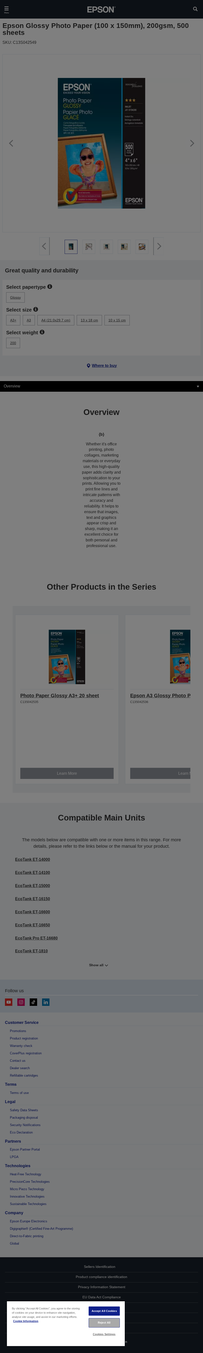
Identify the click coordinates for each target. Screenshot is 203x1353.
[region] (66, 1323)
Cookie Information (25, 1321)
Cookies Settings (104, 1334)
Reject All (104, 1322)
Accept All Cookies (104, 1310)
